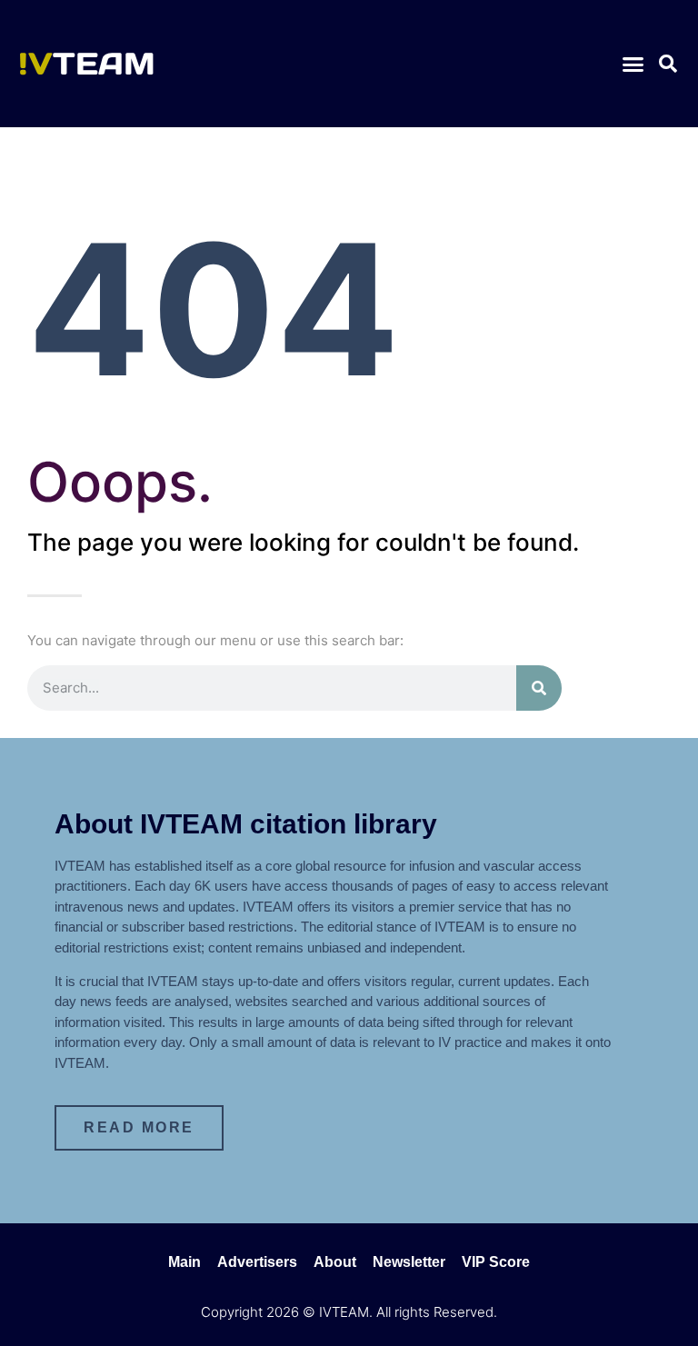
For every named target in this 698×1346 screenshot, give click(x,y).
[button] (632, 63)
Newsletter (409, 1262)
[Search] (539, 688)
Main (184, 1262)
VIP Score (496, 1262)
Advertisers (257, 1262)
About (335, 1262)
